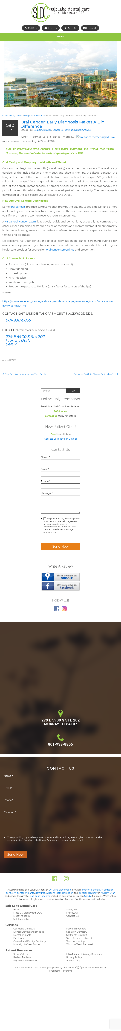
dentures (40, 892)
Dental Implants (22, 935)
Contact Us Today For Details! (60, 438)
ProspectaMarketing (60, 970)
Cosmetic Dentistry (24, 928)
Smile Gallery (20, 954)
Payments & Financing (25, 960)
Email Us (91, 28)
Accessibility (73, 960)
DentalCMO (69, 967)
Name (45, 457)
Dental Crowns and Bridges (28, 931)
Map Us (71, 28)
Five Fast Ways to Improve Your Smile (25, 374)
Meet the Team (21, 915)
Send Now (60, 546)
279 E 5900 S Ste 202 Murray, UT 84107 (60, 722)
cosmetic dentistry (92, 889)
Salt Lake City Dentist (12, 115)
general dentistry (88, 892)
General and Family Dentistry (29, 941)
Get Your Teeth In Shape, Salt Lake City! (95, 374)
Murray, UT (72, 912)
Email (45, 469)
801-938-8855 (18, 320)
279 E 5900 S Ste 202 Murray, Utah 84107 (25, 340)
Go (73, 391)
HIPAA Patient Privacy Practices (84, 954)
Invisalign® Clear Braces (26, 944)
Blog (26, 115)
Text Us (52, 28)
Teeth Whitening (75, 941)
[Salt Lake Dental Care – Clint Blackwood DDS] (61, 12)
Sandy (87, 896)
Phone (45, 481)
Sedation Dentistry (76, 931)
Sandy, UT (71, 909)
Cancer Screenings (62, 130)
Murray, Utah (108, 892)
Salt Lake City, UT (22, 919)
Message (47, 493)
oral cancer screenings (60, 249)
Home (16, 909)
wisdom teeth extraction (59, 892)
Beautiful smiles (38, 115)
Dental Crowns (82, 130)
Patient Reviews (22, 957)
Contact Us (72, 915)
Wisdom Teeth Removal (79, 944)
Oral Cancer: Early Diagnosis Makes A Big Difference (62, 124)
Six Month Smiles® (76, 935)
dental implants (25, 892)
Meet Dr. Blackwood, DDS (27, 912)
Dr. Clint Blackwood (60, 889)
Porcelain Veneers (76, 928)
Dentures (18, 938)
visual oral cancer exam (20, 221)
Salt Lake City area (40, 896)
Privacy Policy (74, 957)
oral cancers (17, 206)
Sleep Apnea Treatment (79, 938)
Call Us (32, 28)
